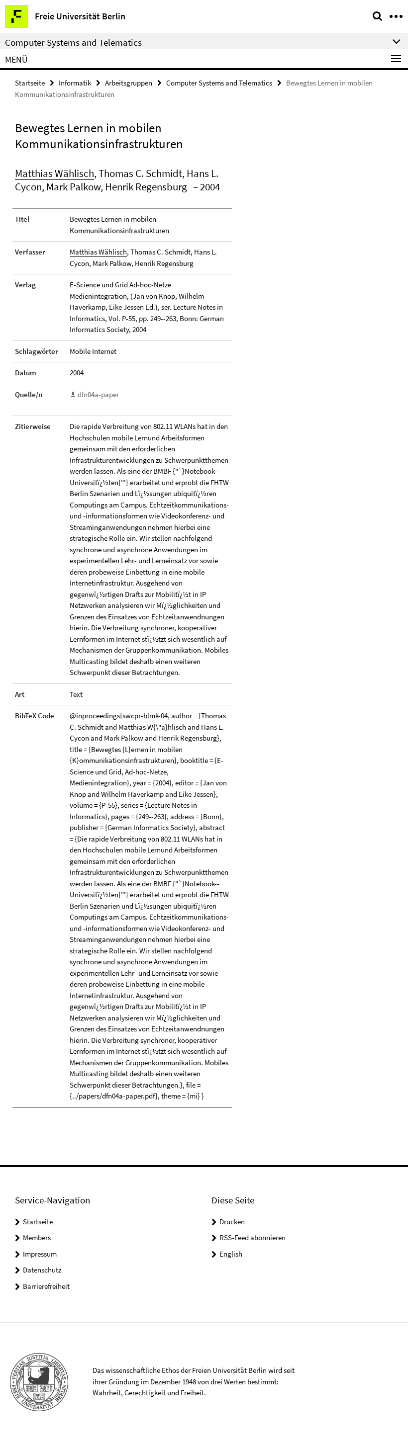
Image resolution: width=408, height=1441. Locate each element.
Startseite (30, 82)
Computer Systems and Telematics (219, 82)
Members (37, 1237)
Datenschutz (42, 1269)
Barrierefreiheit (46, 1286)
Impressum (40, 1254)
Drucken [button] (232, 1221)
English (230, 1254)
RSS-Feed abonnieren (252, 1237)
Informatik (75, 82)
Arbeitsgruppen (128, 82)
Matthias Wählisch (54, 173)
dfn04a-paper (98, 394)
